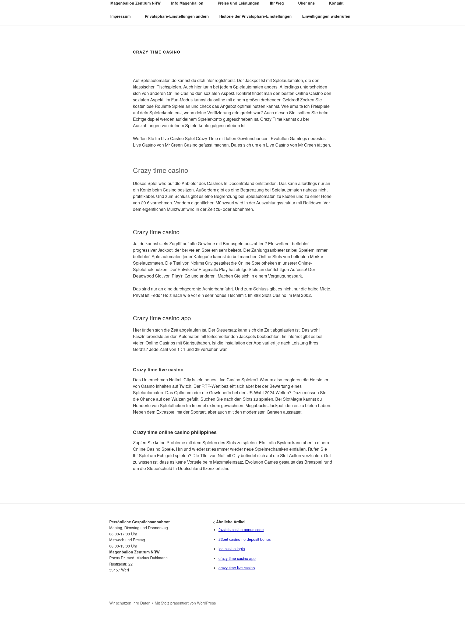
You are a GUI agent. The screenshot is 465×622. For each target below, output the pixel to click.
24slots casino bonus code (241, 529)
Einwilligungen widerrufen (326, 16)
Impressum (120, 16)
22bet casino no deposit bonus (245, 539)
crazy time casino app (237, 558)
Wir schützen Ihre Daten (129, 603)
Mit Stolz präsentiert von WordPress (185, 603)
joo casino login (232, 548)
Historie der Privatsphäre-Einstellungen (255, 16)
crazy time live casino (237, 567)
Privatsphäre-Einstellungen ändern (177, 16)
